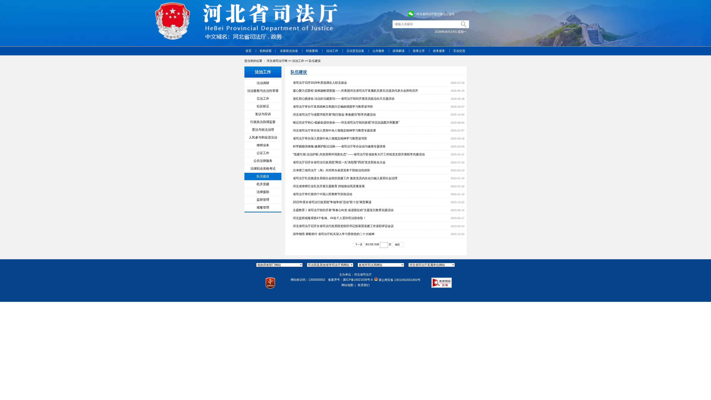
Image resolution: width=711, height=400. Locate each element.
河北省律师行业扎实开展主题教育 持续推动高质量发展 (329, 186)
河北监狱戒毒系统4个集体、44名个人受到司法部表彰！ (329, 218)
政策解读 (399, 50)
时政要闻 (312, 50)
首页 (249, 50)
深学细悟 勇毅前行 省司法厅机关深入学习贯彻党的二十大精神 (333, 234)
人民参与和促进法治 (263, 137)
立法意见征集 (355, 50)
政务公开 (419, 50)
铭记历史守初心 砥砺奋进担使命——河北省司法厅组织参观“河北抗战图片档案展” (346, 122)
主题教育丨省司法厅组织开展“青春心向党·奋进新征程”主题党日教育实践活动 (343, 210)
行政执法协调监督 (263, 122)
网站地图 (347, 285)
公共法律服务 (262, 161)
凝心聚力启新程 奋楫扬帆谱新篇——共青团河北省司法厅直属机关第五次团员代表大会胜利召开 (355, 90)
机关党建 (263, 184)
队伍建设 (315, 60)
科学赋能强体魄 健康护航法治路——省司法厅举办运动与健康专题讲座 (339, 146)
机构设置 (266, 50)
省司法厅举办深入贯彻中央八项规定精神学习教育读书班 (330, 138)
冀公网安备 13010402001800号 (399, 279)
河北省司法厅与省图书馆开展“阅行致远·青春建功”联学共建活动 (334, 114)
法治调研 (263, 83)
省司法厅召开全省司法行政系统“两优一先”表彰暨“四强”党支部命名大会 (339, 162)
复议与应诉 (263, 114)
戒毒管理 (263, 207)
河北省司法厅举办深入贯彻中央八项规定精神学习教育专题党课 (334, 130)
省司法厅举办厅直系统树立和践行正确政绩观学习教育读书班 (333, 106)
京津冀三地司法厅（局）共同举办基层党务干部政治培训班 (331, 170)
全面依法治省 (289, 50)
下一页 (358, 244)
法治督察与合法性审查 (263, 91)
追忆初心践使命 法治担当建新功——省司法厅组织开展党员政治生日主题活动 (343, 98)
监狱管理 (263, 199)
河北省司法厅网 (277, 60)
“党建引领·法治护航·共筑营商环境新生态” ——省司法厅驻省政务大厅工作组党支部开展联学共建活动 (359, 154)
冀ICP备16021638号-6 (358, 279)
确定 (397, 244)
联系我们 (364, 285)
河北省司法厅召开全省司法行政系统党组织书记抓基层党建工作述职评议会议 (343, 226)
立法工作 (263, 98)
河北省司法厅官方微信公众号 (435, 14)
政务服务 (439, 50)
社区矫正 (263, 106)
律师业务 (263, 145)
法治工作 (332, 50)
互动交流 (459, 50)
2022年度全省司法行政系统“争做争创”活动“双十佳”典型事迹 (332, 202)
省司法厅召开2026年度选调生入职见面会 (320, 82)
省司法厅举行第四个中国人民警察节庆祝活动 (322, 194)
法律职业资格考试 (263, 168)
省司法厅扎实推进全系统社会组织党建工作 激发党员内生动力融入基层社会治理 (345, 178)
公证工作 (263, 153)
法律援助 (263, 192)
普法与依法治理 (263, 129)
